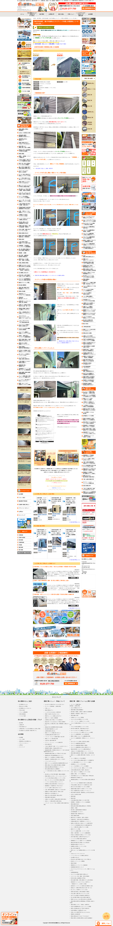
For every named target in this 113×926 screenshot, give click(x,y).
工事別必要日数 (87, 326)
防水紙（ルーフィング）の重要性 (78, 861)
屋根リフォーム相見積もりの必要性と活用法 (54, 757)
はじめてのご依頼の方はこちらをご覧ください (54, 704)
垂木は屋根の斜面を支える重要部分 (52, 768)
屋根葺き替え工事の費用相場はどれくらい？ (89, 266)
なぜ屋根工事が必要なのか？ (89, 256)
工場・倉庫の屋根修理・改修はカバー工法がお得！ (89, 463)
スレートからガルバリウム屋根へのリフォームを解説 (89, 220)
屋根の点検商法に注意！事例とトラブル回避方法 (89, 419)
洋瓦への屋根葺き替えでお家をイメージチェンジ (24, 313)
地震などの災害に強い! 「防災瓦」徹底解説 (88, 357)
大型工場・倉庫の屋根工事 (50, 740)
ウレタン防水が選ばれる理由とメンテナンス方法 (24, 175)
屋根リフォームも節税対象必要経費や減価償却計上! (89, 492)
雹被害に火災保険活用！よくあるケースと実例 (89, 381)
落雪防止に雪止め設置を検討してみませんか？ (54, 783)
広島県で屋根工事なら (24, 504)
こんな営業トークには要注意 (88, 413)
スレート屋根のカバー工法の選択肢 (89, 287)
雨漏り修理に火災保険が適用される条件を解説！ (89, 377)
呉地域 (20, 544)
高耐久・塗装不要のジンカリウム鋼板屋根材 (24, 336)
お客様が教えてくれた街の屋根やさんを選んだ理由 (29, 728)
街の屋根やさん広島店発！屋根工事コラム (28, 730)
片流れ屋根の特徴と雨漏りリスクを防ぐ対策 (24, 242)
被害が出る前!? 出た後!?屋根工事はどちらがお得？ (89, 409)
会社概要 (90, 14)
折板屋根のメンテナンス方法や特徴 (78, 764)
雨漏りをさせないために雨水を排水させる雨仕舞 (24, 266)
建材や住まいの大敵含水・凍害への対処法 (24, 260)
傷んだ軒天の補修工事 (75, 848)
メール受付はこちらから (56, 482)
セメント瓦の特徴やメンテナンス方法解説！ (24, 197)
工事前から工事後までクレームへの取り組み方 (89, 403)
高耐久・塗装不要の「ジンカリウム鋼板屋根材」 (81, 832)
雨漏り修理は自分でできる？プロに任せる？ (24, 143)
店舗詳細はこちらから (56, 487)
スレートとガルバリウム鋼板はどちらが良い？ (89, 217)
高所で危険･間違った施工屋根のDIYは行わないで (25, 340)
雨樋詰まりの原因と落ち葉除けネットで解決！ (89, 473)
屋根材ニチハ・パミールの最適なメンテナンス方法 (89, 310)
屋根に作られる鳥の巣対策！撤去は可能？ (53, 795)
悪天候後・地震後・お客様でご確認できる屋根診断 (81, 711)
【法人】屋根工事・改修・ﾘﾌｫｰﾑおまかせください (89, 489)
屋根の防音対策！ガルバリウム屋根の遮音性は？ (89, 248)
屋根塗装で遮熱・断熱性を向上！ (78, 813)
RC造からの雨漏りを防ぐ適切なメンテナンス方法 (25, 351)
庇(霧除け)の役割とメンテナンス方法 (23, 215)
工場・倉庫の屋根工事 (88, 479)
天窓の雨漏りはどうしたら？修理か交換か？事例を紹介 (82, 775)
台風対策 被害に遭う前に (50, 730)
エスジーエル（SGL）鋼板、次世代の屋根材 (80, 876)
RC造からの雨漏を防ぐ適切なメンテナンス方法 (81, 834)
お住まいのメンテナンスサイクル (78, 853)
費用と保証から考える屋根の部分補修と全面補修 (55, 765)
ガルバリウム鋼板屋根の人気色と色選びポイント (81, 747)
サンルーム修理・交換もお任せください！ (89, 459)
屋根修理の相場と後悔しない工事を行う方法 (88, 263)
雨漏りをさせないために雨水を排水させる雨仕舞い (81, 899)
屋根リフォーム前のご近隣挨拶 (51, 717)
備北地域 (21, 547)
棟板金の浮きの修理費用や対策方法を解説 (24, 150)
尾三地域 (21, 549)
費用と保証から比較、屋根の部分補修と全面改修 (89, 270)
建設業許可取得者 (23, 501)
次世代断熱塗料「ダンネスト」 (87, 367)
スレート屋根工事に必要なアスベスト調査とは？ (24, 377)
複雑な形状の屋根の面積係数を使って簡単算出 (24, 236)
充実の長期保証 (22, 714)
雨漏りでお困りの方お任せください (52, 714)
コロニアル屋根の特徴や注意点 (87, 293)
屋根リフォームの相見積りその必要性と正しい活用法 (89, 396)
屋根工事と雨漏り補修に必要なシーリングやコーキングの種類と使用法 (49, 275)
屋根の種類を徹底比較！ (86, 280)
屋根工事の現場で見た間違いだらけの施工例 (88, 360)
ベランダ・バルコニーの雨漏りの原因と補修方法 (24, 193)
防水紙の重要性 (22, 285)
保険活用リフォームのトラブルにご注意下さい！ (81, 881)
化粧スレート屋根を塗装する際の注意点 (88, 307)
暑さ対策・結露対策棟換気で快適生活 (78, 809)
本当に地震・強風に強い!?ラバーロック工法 (80, 893)
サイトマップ (22, 515)
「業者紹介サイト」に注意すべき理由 (88, 436)
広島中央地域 (22, 537)
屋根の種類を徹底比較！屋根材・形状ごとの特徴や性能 (82, 753)
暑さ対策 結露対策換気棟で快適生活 (23, 256)
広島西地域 (21, 542)
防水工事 (90, 106)
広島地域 (21, 535)
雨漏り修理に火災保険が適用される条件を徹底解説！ (82, 918)
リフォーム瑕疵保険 (23, 712)
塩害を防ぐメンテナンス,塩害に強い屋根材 (25, 302)
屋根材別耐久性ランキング (23, 298)
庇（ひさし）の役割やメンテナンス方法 (24, 355)
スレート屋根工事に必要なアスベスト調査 (79, 827)
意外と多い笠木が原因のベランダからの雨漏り (24, 164)
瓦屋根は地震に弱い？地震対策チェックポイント (89, 353)
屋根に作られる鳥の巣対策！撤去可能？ (89, 476)
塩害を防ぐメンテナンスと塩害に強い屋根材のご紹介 (82, 885)
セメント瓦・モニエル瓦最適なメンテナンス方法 (24, 201)
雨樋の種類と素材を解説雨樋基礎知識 (24, 373)
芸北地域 (21, 539)
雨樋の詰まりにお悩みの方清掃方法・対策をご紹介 (89, 469)
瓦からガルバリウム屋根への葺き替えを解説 (89, 224)
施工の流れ (61, 14)
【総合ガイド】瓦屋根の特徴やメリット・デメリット (82, 751)
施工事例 (41, 14)
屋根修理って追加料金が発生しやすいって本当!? (89, 426)
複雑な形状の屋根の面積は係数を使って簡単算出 (81, 805)
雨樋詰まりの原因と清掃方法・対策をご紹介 (54, 791)
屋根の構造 (21, 153)
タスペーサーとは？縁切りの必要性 (23, 171)
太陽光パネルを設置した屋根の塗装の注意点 (89, 304)
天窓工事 (90, 129)
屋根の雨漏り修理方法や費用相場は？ (24, 347)
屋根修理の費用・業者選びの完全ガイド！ (24, 136)
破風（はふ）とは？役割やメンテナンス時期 (24, 384)
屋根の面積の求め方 (23, 233)
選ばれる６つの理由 (23, 706)
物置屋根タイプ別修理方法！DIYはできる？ (88, 456)
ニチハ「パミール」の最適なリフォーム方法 (80, 721)
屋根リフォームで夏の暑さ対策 (51, 738)
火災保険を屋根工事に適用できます (52, 734)
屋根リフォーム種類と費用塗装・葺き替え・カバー (89, 283)
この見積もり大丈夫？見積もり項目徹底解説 (88, 406)
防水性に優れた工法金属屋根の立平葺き (23, 223)
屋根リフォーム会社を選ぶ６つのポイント (89, 330)
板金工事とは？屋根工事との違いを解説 (24, 147)
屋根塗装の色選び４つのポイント (87, 364)
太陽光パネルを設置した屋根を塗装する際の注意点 (55, 799)
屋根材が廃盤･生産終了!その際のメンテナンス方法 (81, 788)
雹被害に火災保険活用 (75, 914)
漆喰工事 (90, 94)
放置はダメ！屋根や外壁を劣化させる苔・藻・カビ (81, 887)
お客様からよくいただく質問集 (77, 717)
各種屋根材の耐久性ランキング (77, 867)
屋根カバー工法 (91, 89)
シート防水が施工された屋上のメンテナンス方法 (24, 179)
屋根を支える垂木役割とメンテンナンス (24, 344)
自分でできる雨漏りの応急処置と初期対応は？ (89, 374)
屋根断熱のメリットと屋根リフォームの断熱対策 (24, 369)
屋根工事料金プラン (49, 710)
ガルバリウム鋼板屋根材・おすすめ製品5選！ (80, 734)
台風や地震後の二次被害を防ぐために (89, 347)
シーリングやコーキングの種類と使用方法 (24, 219)
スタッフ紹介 (22, 497)
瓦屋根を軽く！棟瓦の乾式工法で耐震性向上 (80, 819)
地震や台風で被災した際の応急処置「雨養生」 (24, 226)
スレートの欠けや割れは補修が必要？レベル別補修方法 (82, 760)
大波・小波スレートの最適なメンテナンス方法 (24, 212)
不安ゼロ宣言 (22, 710)
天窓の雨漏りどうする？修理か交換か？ (24, 362)
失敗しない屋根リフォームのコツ (88, 259)
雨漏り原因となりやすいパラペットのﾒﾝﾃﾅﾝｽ (24, 182)
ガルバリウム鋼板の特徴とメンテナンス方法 (24, 333)
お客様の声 (51, 14)
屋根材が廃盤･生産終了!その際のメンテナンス (24, 309)
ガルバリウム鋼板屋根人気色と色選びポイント (89, 234)
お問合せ (21, 511)
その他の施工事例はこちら (74, 522)
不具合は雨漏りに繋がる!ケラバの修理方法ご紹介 (25, 160)
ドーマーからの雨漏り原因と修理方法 (24, 358)
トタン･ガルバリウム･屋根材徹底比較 (24, 321)
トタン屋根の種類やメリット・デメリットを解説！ (81, 762)
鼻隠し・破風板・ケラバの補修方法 (24, 157)
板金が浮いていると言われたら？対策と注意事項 (89, 423)
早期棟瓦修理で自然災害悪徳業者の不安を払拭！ (24, 208)
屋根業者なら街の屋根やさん (25, 741)
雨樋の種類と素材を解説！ (50, 797)
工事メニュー (71, 14)
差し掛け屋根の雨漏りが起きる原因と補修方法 (24, 250)
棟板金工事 (90, 117)
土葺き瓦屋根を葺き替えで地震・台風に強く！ (24, 204)
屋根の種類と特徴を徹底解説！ (23, 130)
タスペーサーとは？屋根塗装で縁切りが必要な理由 (81, 782)
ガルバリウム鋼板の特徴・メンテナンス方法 (80, 830)
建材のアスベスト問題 (24, 282)
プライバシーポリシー (24, 508)
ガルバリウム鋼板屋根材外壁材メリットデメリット (89, 244)
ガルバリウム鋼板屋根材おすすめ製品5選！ (89, 237)
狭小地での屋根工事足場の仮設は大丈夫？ (88, 321)
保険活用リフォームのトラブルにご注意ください (89, 433)
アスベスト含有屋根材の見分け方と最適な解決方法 (81, 825)
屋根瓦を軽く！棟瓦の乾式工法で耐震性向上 (88, 350)
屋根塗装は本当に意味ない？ (23, 139)
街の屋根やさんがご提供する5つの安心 (32, 14)
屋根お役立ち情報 (87, 333)
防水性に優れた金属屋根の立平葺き (78, 878)
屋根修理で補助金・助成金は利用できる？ (88, 384)
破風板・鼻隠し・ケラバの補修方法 (78, 773)
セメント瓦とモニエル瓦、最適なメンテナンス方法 (81, 767)
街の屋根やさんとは (23, 704)
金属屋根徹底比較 (74, 872)
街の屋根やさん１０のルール (25, 708)
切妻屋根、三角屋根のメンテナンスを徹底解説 (24, 246)
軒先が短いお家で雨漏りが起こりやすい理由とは (24, 276)
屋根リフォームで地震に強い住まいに (53, 732)
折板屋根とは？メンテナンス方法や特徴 (89, 300)
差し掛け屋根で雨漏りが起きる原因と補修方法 (80, 897)
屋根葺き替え (91, 83)
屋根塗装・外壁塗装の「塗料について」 (79, 713)
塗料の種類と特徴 (88, 506)
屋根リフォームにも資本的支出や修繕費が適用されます (56, 763)
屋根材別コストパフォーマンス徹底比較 (24, 294)
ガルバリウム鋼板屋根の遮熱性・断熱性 (89, 231)
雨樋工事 (90, 100)
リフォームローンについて (50, 761)
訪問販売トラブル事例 (88, 415)
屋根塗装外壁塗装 (90, 123)
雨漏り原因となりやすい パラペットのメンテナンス (55, 776)
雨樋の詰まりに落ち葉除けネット (52, 793)
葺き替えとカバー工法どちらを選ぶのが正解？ (89, 276)
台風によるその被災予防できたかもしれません (89, 336)
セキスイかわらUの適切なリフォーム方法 (79, 719)
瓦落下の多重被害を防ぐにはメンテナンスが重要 (89, 340)
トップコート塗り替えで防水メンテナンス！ (24, 380)
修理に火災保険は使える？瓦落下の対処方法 (89, 343)
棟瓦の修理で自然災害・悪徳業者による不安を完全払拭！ (83, 792)
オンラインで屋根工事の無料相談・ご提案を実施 (89, 392)
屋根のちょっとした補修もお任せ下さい (53, 715)
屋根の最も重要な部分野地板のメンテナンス (24, 288)
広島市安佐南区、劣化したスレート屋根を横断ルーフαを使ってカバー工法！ (50, 43)
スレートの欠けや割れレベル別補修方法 (88, 290)
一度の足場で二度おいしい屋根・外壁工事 (44, 168)
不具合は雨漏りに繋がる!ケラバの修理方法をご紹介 (81, 784)
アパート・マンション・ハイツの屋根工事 (53, 742)
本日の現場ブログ (23, 726)
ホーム (22, 14)
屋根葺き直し (91, 111)
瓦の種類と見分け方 (23, 272)
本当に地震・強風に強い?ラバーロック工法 (25, 230)
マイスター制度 (22, 715)
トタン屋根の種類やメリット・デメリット (88, 297)
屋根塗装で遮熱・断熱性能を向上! (88, 370)
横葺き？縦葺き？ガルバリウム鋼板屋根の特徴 (89, 241)
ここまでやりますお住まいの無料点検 (80, 14)
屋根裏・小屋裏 (22, 252)
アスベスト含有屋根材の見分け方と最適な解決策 (24, 279)
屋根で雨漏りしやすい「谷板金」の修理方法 (24, 269)
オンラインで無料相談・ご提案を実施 (53, 706)
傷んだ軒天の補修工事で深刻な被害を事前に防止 (24, 168)
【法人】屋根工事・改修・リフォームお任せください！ (56, 746)
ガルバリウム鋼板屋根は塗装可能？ (89, 227)
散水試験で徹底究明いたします (51, 728)
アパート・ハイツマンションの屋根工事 (88, 483)
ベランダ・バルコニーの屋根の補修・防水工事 (54, 736)
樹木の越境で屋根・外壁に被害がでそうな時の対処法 (89, 429)
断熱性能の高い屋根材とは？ (22, 366)
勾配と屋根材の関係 (23, 262)
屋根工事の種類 (88, 78)
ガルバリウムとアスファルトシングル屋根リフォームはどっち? (25, 317)
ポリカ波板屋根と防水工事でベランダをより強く (89, 466)
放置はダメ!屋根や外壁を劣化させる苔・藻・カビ (25, 305)
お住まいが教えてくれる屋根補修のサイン (89, 273)
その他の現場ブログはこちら (74, 608)
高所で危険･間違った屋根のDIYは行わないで (80, 836)
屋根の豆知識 (22, 291)
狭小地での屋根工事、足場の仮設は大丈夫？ (80, 728)
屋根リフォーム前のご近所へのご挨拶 (88, 399)
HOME (34, 18)
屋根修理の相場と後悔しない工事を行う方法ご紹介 (55, 753)
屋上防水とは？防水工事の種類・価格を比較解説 (24, 190)
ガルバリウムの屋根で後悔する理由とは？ (24, 325)
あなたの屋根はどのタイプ (76, 707)
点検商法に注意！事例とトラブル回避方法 (53, 719)
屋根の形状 (21, 239)
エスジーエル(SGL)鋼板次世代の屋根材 (24, 329)
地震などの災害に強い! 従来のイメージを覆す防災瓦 (81, 823)
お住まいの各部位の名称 (24, 132)
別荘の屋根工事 (87, 485)
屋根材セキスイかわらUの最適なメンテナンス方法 (89, 314)
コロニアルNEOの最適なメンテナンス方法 (89, 317)
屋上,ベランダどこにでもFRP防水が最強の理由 (25, 186)
